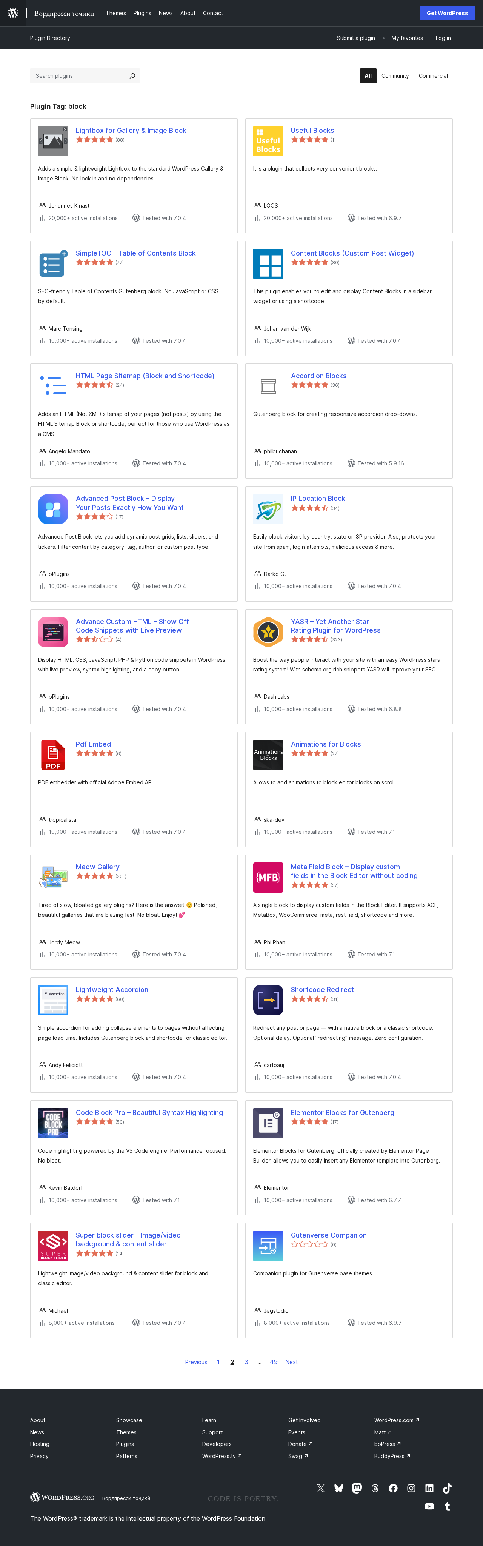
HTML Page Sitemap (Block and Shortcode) (145, 376)
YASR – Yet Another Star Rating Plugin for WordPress (336, 625)
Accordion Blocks (319, 376)
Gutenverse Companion (329, 1235)
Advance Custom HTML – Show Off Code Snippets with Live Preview (132, 625)
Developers (217, 1444)
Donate (300, 1444)
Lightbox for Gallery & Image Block (131, 130)
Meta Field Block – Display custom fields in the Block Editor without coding (354, 871)
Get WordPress (447, 13)
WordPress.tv (222, 1456)
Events (296, 1432)
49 (274, 1362)
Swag (298, 1456)
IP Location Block (318, 498)
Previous (196, 1362)
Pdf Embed (93, 744)
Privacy (39, 1456)
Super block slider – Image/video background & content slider (128, 1239)
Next (292, 1362)
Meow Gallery (98, 867)
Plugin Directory (50, 38)
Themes (126, 1432)
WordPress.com (397, 1420)
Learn (209, 1420)
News (37, 1432)
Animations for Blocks (326, 744)
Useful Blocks (312, 130)
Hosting (39, 1444)
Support (212, 1432)
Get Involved (304, 1420)
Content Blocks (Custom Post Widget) (352, 253)
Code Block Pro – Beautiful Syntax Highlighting (149, 1112)
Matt (383, 1432)
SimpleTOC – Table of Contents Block (136, 253)
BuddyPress (392, 1456)
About (37, 1420)
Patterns (126, 1456)
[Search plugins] (132, 75)
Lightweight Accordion (112, 989)
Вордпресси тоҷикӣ (126, 1498)
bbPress (387, 1444)
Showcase (129, 1420)
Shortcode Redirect (322, 989)
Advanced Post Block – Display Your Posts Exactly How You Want (130, 502)
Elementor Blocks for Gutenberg (342, 1112)
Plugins (125, 1444)
